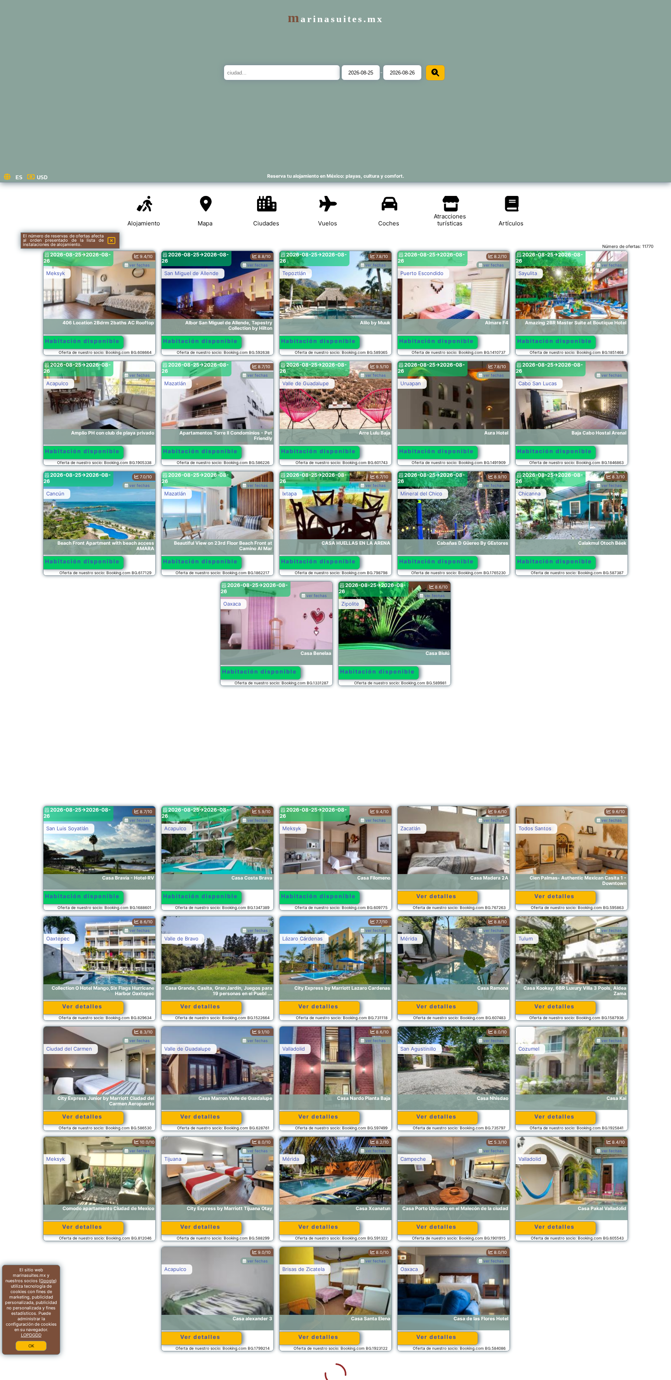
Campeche (413, 1159)
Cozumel (528, 1049)
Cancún (55, 493)
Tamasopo (412, 1269)
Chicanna (529, 493)
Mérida (408, 938)
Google (47, 1280)
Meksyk (55, 273)
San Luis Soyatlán (67, 828)
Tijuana (172, 1159)
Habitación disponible (82, 341)
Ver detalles (436, 896)
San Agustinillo (418, 1049)
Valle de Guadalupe (305, 383)
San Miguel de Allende (191, 273)
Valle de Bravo (181, 938)
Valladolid (293, 1049)
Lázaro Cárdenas (302, 938)
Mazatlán (175, 383)
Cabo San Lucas (537, 383)
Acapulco (57, 383)
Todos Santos (534, 828)
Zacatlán (410, 828)
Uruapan (410, 383)
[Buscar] (435, 73)
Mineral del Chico (421, 493)
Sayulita (527, 273)
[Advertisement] (335, 749)
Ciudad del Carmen (69, 1049)
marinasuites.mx (336, 19)
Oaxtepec (58, 938)
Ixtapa (289, 493)
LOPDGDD (31, 1335)
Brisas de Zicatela (185, 1269)
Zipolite (350, 604)
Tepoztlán (294, 273)
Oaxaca (232, 604)
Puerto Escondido (421, 273)
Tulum (525, 938)
